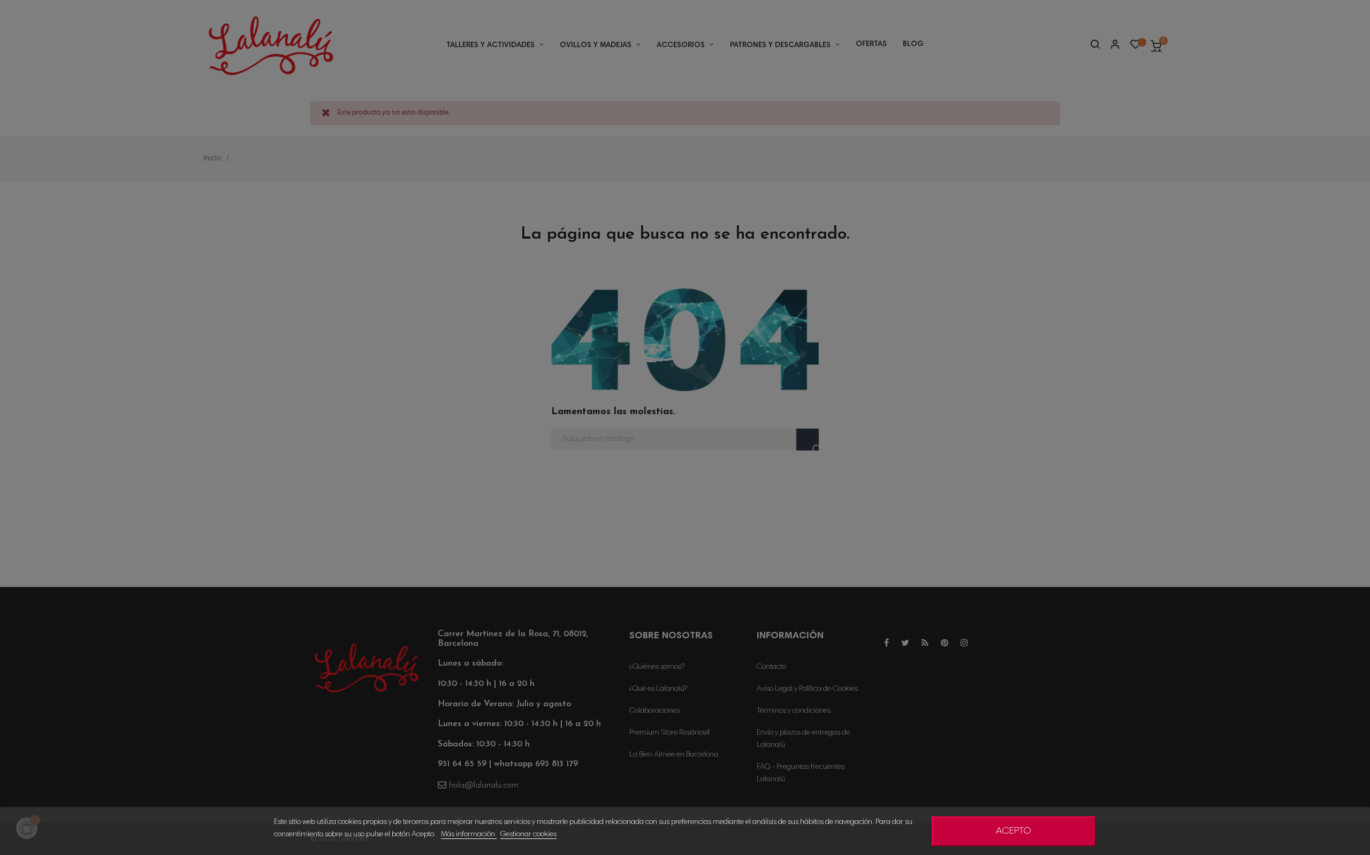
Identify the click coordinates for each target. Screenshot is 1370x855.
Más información (469, 834)
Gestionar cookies (528, 834)
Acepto (1013, 831)
